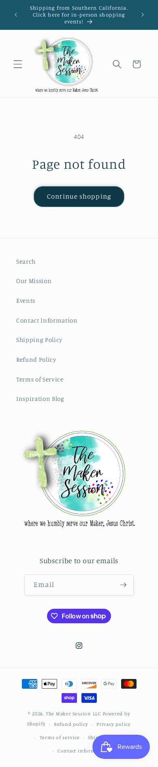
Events (25, 300)
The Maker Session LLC (73, 713)
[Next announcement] (143, 15)
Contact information (83, 751)
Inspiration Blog (40, 398)
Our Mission (33, 281)
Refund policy (71, 724)
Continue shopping (79, 196)
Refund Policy (36, 359)
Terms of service (60, 737)
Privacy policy (113, 724)
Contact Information (47, 320)
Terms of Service (40, 379)
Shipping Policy (39, 340)
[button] (18, 64)
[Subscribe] (123, 584)
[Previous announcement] (16, 15)
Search (26, 261)
